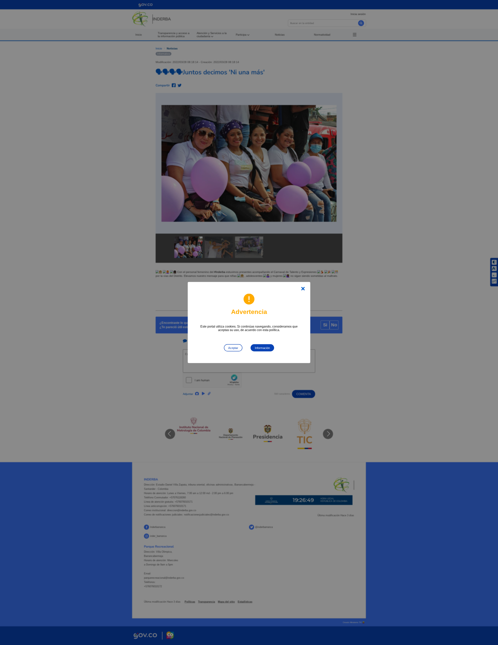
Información (262, 348)
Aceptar (233, 348)
